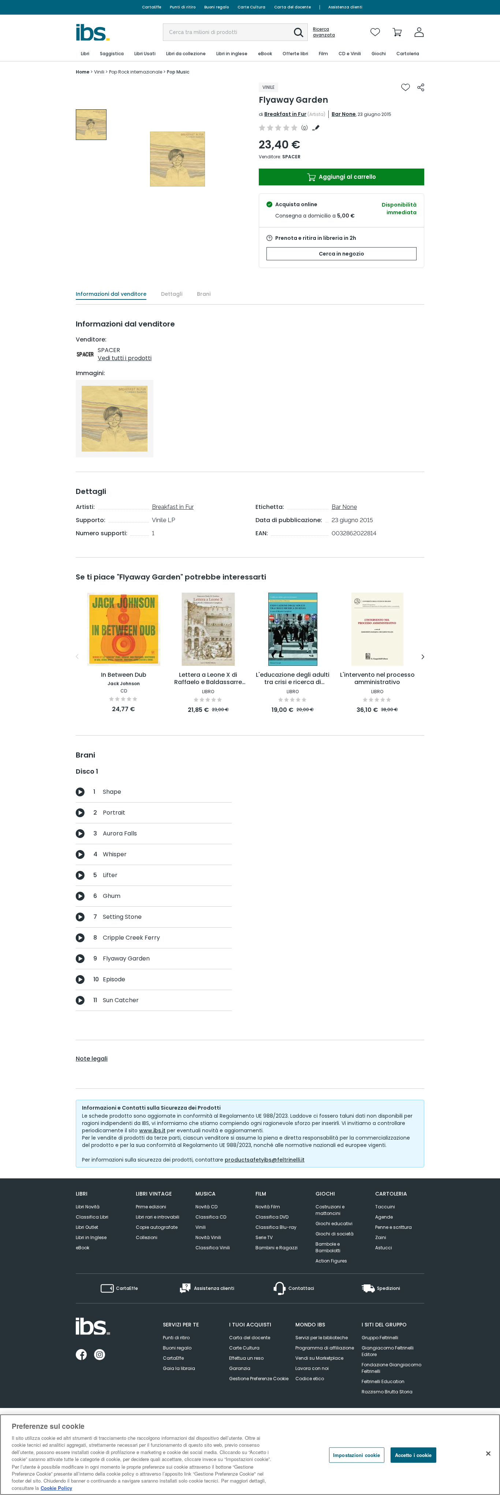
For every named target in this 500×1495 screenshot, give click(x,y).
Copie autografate (157, 1227)
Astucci (383, 1248)
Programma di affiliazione (324, 1348)
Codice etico (309, 1378)
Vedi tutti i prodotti (125, 358)
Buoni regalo (216, 7)
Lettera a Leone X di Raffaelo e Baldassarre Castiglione (208, 678)
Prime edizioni (151, 1207)
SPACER (291, 157)
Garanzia (239, 1368)
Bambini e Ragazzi (276, 1248)
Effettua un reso (246, 1358)
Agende (384, 1217)
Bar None (344, 114)
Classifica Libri (92, 1217)
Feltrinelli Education (383, 1381)
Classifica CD (210, 1217)
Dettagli (171, 294)
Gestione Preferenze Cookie (258, 1378)
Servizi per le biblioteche (321, 1337)
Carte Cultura (251, 7)
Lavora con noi (312, 1368)
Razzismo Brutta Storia (387, 1392)
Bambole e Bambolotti (328, 1247)
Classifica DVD (271, 1217)
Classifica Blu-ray (275, 1227)
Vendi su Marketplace (319, 1358)
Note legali (92, 1059)
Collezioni (146, 1237)
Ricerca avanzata (324, 32)
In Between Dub (123, 675)
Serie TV (264, 1237)
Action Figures (331, 1261)
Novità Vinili (208, 1237)
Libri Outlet (87, 1227)
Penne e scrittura (393, 1227)
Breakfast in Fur (285, 114)
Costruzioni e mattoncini (330, 1210)
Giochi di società (335, 1234)
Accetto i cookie (413, 1454)
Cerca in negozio (341, 253)
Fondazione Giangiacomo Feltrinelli (391, 1368)
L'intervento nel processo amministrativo (377, 678)
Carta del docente (292, 7)
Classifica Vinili (212, 1248)
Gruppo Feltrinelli (380, 1337)
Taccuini (385, 1207)
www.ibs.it (152, 1130)
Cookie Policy (56, 1487)
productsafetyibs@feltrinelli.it (265, 1159)
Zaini (380, 1237)
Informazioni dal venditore (111, 294)
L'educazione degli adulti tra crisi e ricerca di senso (292, 678)
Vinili (200, 1227)
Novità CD (206, 1207)
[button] (299, 32)
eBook (82, 1248)
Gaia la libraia (179, 1368)
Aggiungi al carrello (346, 177)
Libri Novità (88, 1207)
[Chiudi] (488, 1454)
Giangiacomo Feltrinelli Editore (388, 1351)
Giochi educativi (334, 1223)
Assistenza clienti (345, 7)
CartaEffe (151, 7)
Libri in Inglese (91, 1237)
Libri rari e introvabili (157, 1217)
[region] (250, 1454)
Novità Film (267, 1207)
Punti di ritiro (182, 7)
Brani (203, 294)
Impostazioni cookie (356, 1454)
